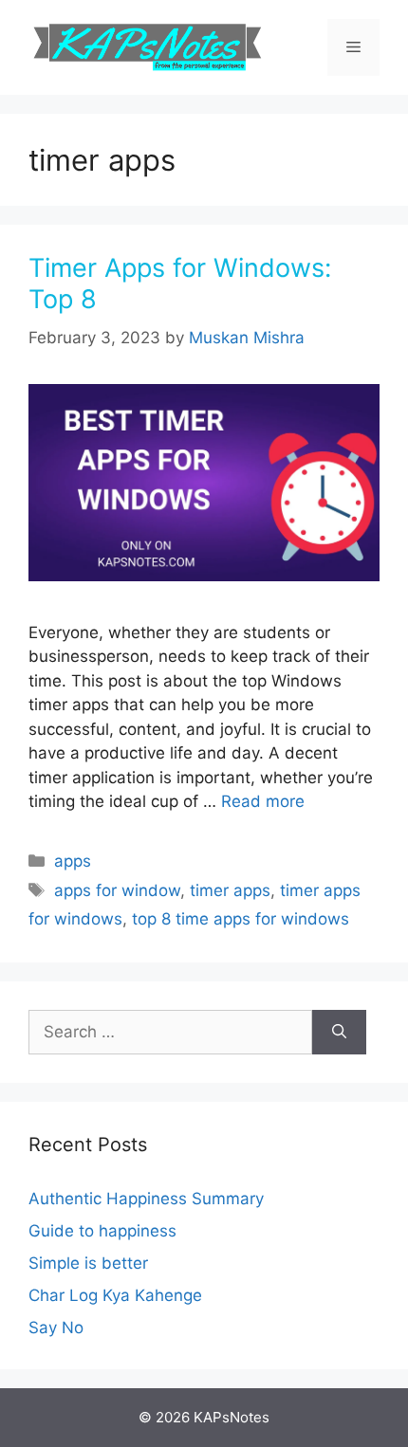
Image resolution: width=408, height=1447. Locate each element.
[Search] (339, 1032)
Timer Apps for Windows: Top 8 (179, 283)
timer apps (230, 890)
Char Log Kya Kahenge (115, 1295)
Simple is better (88, 1263)
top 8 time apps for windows (240, 918)
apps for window (117, 890)
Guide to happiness (102, 1230)
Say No (55, 1327)
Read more (263, 801)
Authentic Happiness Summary (146, 1198)
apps (72, 861)
